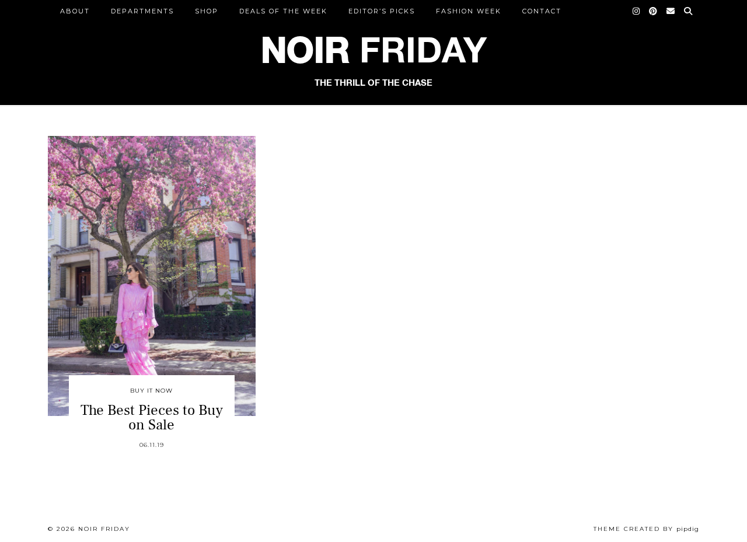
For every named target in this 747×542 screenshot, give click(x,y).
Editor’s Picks (381, 11)
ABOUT (75, 11)
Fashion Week (468, 11)
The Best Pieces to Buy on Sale (152, 417)
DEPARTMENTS (142, 11)
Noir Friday (104, 529)
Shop (206, 11)
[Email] (671, 11)
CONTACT (541, 11)
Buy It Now (151, 390)
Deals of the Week (283, 11)
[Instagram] (637, 11)
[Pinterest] (653, 11)
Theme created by (646, 529)
